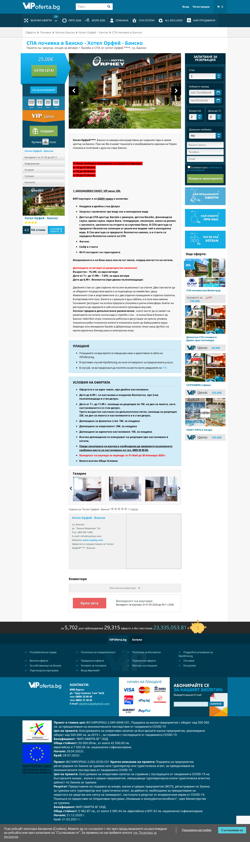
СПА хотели (146, 20)
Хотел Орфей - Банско (39, 151)
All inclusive (174, 20)
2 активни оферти (56, 230)
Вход (185, 6)
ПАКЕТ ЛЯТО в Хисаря (199, 429)
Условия (29, 169)
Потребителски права (42, 652)
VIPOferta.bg (118, 639)
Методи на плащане (144, 665)
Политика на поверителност (98, 652)
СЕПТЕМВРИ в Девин (198, 385)
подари (47, 131)
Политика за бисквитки (146, 652)
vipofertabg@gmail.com (94, 703)
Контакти (30, 182)
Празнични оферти (144, 660)
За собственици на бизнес (45, 665)
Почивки (188, 660)
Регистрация (201, 6)
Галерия (29, 176)
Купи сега (89, 603)
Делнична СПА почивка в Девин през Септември (201, 338)
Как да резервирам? (43, 89)
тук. (135, 832)
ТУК (164, 367)
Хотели (137, 639)
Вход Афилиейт (90, 670)
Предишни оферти (92, 660)
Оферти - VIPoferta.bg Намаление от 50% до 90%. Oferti (42, 6)
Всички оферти (44, 18)
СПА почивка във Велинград (203, 290)
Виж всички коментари (123, 588)
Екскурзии (189, 665)
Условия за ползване (93, 665)
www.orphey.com (93, 540)
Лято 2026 (75, 20)
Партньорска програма (43, 670)
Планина (122, 20)
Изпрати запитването (205, 178)
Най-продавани (204, 20)
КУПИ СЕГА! (44, 70)
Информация (32, 163)
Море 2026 (98, 20)
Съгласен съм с (204, 169)
